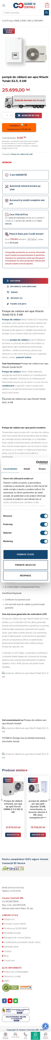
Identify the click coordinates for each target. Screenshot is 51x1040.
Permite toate (25, 554)
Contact (7, 951)
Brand (14, 292)
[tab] (25, 281)
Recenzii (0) (16, 298)
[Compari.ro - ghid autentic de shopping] (17, 987)
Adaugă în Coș (30, 115)
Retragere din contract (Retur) (17, 938)
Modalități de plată (12, 933)
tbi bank (14, 243)
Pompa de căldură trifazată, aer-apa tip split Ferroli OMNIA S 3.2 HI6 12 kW (13, 806)
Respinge (25, 575)
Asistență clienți (11, 947)
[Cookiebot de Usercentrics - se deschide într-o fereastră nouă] (36, 461)
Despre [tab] (42, 469)
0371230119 (15, 891)
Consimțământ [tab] (10, 469)
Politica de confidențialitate (16, 972)
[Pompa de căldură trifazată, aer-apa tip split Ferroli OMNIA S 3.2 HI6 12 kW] (13, 787)
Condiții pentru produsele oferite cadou (22, 942)
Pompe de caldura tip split (22, 154)
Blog (6, 956)
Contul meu (9, 960)
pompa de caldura (19, 340)
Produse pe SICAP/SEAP (15, 928)
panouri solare (23, 357)
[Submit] (46, 12)
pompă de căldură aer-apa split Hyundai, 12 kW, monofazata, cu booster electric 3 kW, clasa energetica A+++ (38, 809)
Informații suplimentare (23, 287)
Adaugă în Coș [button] (13, 834)
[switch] (44, 524)
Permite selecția (25, 565)
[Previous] (2, 805)
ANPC (7, 981)
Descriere (14, 281)
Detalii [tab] (27, 469)
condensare (8, 386)
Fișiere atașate (18, 304)
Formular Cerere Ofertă (15, 924)
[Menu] (3, 5)
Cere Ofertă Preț (18, 215)
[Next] (49, 805)
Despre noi (9, 919)
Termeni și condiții (12, 976)
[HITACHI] (7, 162)
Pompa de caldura (11, 319)
